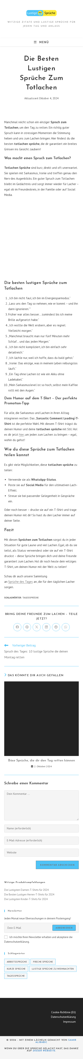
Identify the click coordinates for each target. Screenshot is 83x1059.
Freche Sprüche (43, 961)
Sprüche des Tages (20, 582)
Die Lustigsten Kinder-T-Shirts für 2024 (26, 899)
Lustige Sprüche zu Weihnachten (53, 968)
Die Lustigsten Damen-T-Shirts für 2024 (26, 890)
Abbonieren (64, 927)
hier (21, 434)
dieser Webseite (44, 1051)
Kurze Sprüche (16, 968)
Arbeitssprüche (17, 961)
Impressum (69, 1021)
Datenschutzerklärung (63, 1017)
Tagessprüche (30, 597)
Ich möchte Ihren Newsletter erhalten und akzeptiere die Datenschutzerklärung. (38, 939)
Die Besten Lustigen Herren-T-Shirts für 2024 (29, 894)
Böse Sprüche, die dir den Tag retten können (41, 760)
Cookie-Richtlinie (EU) (63, 1012)
